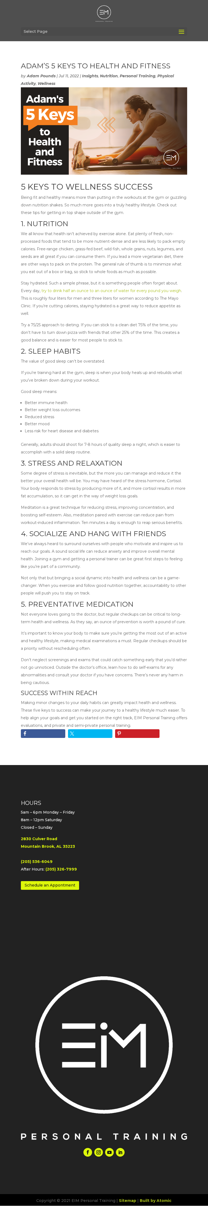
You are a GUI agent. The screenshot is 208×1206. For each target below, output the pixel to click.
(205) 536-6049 (37, 861)
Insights (90, 75)
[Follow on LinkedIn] (120, 1152)
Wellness (46, 83)
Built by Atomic (155, 1200)
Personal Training (137, 75)
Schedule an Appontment (50, 885)
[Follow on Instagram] (98, 1152)
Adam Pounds (41, 75)
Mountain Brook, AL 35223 (48, 846)
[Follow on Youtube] (109, 1152)
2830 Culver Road (39, 838)
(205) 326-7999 (61, 869)
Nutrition (109, 75)
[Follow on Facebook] (87, 1152)
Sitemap (127, 1200)
